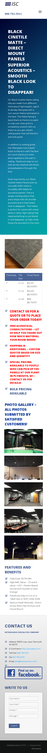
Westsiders (36, 749)
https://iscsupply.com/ (31, 649)
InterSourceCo (13, 745)
